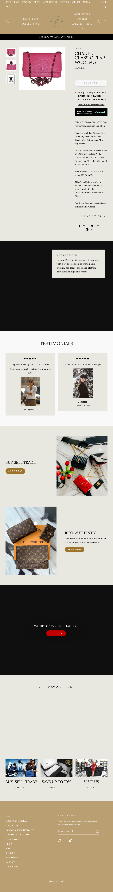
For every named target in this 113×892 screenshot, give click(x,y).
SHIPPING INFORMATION (17, 835)
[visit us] (91, 768)
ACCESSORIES (50, 2)
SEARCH (9, 816)
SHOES (37, 2)
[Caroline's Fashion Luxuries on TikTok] (70, 840)
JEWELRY (26, 2)
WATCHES (64, 2)
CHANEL (79, 49)
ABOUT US (11, 848)
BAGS (17, 2)
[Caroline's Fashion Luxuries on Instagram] (59, 840)
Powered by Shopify (56, 881)
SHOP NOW (56, 633)
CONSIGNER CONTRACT (17, 821)
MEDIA (86, 2)
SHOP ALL (91, 788)
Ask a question (91, 216)
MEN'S (9, 7)
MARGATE (10, 862)
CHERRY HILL (12, 867)
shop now (15, 471)
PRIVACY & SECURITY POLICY (20, 830)
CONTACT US (12, 826)
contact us (56, 788)
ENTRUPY (10, 853)
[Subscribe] (97, 831)
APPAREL (76, 2)
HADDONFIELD (13, 858)
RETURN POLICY (13, 839)
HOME (8, 2)
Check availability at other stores (91, 105)
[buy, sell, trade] (21, 768)
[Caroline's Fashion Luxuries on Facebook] (65, 840)
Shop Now (74, 549)
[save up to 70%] (56, 768)
